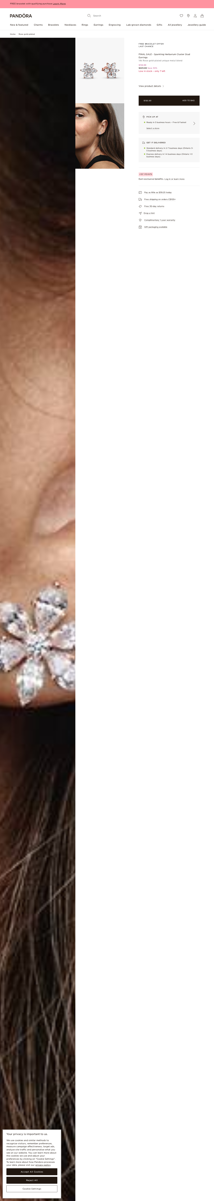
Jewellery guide (197, 25)
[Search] (89, 15)
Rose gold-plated (27, 34)
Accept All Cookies (32, 1171)
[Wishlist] (181, 15)
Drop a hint (149, 213)
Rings (85, 25)
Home (13, 34)
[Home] (21, 16)
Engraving (115, 25)
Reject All (32, 1180)
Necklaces (70, 25)
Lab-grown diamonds (138, 25)
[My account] (195, 15)
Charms (38, 25)
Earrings (98, 25)
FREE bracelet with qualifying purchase (31, 1)
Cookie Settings (32, 1188)
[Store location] (188, 15)
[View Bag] (202, 15)
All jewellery (175, 25)
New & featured (19, 25)
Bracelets (53, 25)
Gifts (159, 25)
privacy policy (43, 1165)
